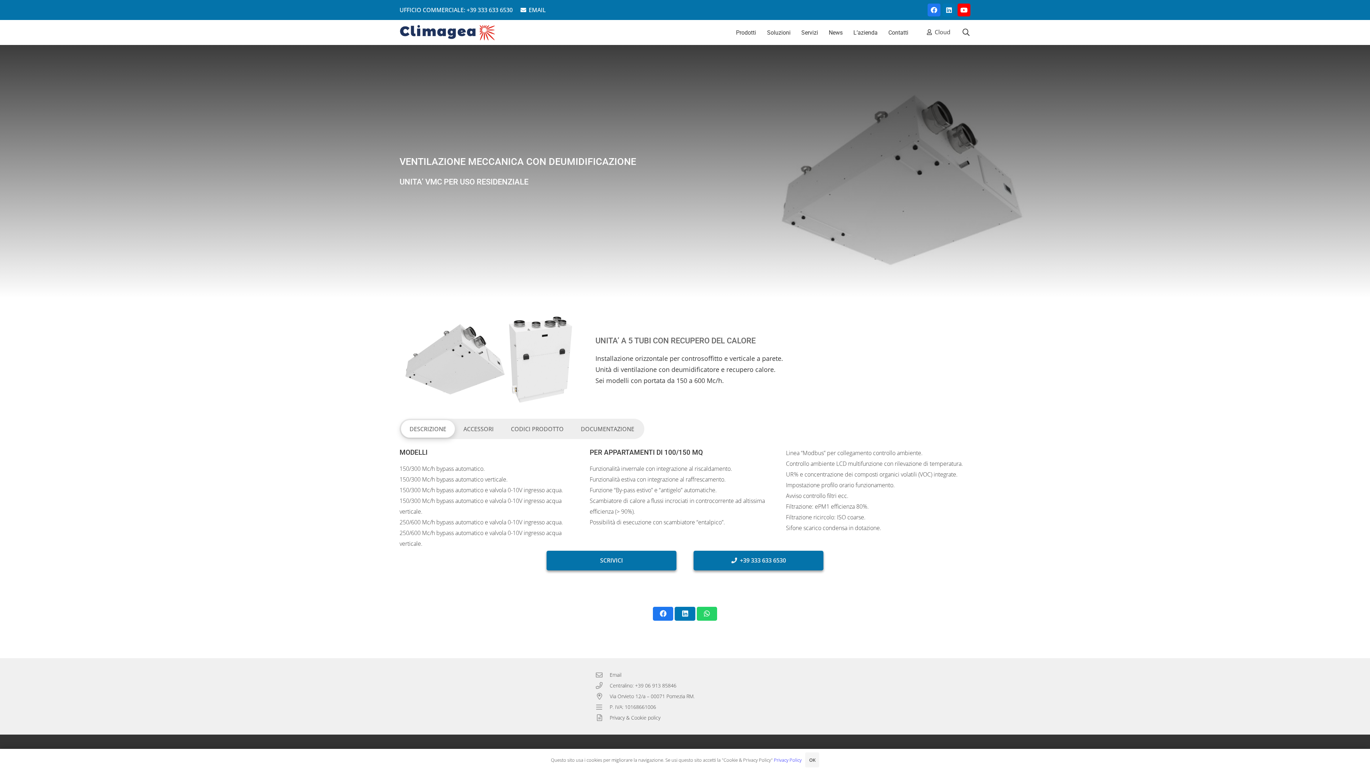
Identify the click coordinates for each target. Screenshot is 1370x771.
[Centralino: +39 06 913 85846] (602, 685)
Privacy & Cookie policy (635, 717)
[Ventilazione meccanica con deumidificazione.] (489, 359)
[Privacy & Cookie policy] (602, 717)
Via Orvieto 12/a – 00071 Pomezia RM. (652, 696)
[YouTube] (964, 10)
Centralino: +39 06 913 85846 (643, 685)
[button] (966, 32)
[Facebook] (934, 10)
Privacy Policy (788, 760)
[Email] (602, 674)
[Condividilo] (663, 613)
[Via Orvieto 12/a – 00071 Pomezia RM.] (602, 696)
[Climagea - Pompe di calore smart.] (448, 33)
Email (615, 674)
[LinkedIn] (949, 10)
